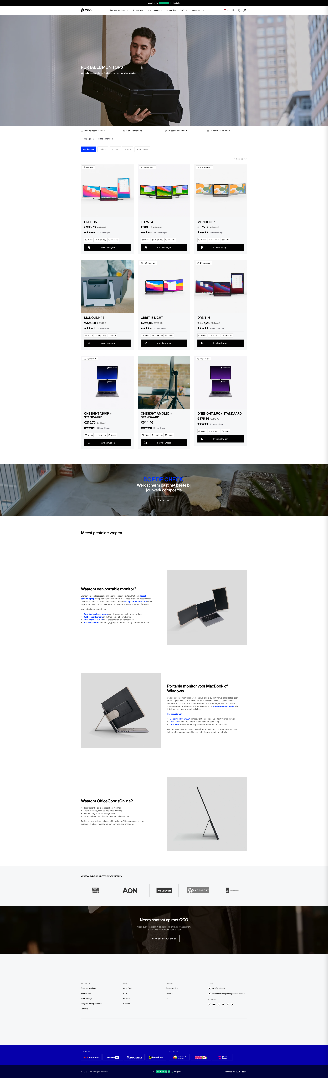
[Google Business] (232, 1004)
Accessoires (138, 10)
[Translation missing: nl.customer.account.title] (238, 10)
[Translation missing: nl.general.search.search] (233, 10)
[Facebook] (209, 1004)
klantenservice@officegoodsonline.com (228, 993)
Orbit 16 (203, 318)
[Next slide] (218, 3)
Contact (126, 1003)
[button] (226, 10)
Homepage (86, 139)
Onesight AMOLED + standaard (156, 415)
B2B (125, 993)
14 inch (103, 149)
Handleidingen (87, 998)
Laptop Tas (171, 10)
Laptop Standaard (154, 10)
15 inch (115, 149)
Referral (126, 998)
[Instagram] (214, 1004)
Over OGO (127, 988)
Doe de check (164, 500)
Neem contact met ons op (164, 938)
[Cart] (244, 10)
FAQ (167, 998)
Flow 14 (147, 222)
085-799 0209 (218, 988)
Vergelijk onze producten (91, 1003)
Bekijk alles (88, 149)
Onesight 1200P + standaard (98, 415)
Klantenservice (198, 10)
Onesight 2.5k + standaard (219, 413)
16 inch (127, 149)
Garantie (84, 1009)
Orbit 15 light (152, 318)
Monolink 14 (94, 318)
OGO (182, 10)
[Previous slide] (110, 3)
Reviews (169, 993)
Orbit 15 (90, 222)
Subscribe (141, 1034)
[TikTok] (218, 1004)
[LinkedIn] (227, 1004)
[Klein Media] (241, 1072)
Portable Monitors (117, 10)
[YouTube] (223, 1004)
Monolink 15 (207, 222)
